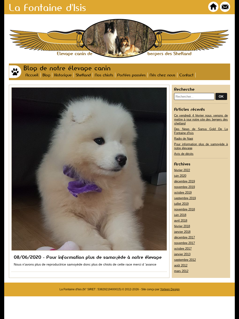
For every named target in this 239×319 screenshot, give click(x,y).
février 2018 (182, 226)
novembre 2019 (184, 187)
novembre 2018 (184, 209)
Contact (186, 75)
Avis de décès (183, 154)
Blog (46, 75)
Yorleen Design (170, 289)
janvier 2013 (182, 254)
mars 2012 (181, 271)
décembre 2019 (184, 181)
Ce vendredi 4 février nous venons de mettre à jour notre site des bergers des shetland (201, 119)
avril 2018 (180, 220)
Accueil (32, 75)
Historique (63, 75)
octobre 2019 (183, 192)
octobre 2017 (183, 248)
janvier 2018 (182, 232)
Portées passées (131, 75)
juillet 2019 (181, 204)
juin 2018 (180, 215)
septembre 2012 (185, 260)
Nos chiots (104, 75)
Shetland (83, 75)
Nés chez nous (162, 75)
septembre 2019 (185, 198)
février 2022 (182, 170)
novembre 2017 (184, 243)
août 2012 (180, 265)
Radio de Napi (183, 138)
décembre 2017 (184, 237)
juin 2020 (180, 175)
